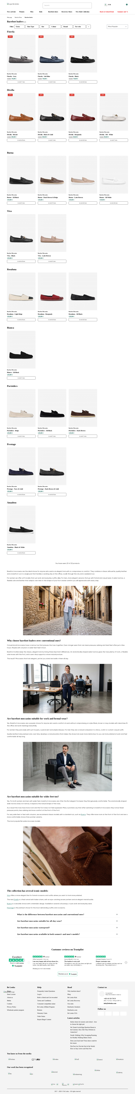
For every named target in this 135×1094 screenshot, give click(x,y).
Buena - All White (105, 197)
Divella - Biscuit (12, 134)
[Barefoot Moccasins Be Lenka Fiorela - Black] (83, 53)
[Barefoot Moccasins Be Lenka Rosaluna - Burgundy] (52, 291)
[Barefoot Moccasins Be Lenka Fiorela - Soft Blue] (52, 53)
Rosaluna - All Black (75, 314)
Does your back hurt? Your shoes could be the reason (83, 1042)
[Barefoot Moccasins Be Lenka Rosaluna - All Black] (83, 291)
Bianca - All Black (13, 372)
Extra (18, 26)
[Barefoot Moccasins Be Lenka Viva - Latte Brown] (52, 233)
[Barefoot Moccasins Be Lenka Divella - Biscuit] (21, 112)
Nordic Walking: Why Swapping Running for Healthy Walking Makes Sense (83, 1036)
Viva (8, 895)
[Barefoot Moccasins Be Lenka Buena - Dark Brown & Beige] (52, 175)
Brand (65, 26)
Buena (83, 814)
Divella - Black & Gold (45, 134)
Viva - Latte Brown (44, 256)
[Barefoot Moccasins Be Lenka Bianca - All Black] (21, 350)
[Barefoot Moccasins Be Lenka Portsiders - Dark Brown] (83, 408)
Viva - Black (11, 256)
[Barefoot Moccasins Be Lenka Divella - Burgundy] (83, 112)
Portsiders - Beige (13, 430)
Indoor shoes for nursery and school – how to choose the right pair (83, 1023)
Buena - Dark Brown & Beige (48, 197)
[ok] (89, 5)
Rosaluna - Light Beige (14, 314)
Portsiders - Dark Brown (77, 430)
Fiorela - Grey (11, 76)
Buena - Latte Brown (76, 197)
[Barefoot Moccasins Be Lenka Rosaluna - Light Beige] (21, 291)
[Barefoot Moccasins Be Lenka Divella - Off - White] (114, 112)
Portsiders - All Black (45, 430)
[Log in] (121, 5)
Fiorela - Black (74, 76)
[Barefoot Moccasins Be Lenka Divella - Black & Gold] (52, 112)
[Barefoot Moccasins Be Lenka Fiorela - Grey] (21, 53)
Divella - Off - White (106, 134)
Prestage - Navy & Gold (15, 489)
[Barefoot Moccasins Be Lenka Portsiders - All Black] (52, 408)
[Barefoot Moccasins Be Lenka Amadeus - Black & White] (21, 524)
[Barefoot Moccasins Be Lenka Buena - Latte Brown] (83, 175)
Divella (16, 899)
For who (78, 26)
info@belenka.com (110, 1003)
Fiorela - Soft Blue (44, 76)
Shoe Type (30, 26)
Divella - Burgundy (75, 134)
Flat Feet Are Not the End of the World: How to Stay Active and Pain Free (82, 1047)
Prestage (10, 908)
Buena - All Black (13, 197)
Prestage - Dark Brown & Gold (48, 489)
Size (42, 26)
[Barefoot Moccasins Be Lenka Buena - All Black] (21, 175)
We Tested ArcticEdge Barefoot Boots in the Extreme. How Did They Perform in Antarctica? (83, 1030)
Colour (53, 26)
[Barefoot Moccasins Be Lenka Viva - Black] (21, 233)
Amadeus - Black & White (16, 547)
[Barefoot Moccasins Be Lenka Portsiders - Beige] (21, 408)
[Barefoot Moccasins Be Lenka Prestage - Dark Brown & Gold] (52, 466)
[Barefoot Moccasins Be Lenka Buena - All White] (114, 175)
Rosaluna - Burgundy (45, 314)
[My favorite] (116, 5)
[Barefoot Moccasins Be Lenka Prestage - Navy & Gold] (21, 466)
